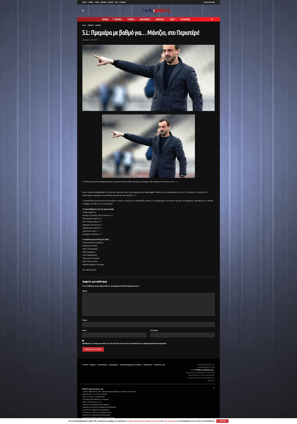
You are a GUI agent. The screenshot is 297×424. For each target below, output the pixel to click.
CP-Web (85, 365)
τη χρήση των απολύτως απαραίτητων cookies (143, 421)
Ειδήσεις (93, 365)
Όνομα (85, 320)
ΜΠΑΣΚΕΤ (111, 2)
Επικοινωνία (148, 365)
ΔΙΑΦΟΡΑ (98, 25)
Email (85, 330)
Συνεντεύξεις (102, 365)
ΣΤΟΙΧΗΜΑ (122, 2)
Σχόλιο (85, 291)
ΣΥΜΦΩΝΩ (222, 421)
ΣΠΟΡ (116, 2)
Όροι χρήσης (113, 365)
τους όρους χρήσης (170, 421)
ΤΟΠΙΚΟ (96, 2)
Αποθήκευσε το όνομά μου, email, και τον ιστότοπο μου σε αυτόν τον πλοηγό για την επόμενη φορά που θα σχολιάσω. (124, 343)
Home (84, 25)
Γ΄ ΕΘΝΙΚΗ (90, 2)
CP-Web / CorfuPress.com (204, 370)
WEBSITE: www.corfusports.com (92, 389)
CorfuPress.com (159, 365)
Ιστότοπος (154, 330)
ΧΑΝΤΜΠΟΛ (103, 2)
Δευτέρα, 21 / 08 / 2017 (90, 40)
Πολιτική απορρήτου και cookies (130, 365)
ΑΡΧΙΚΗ (84, 2)
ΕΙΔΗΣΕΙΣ (90, 25)
